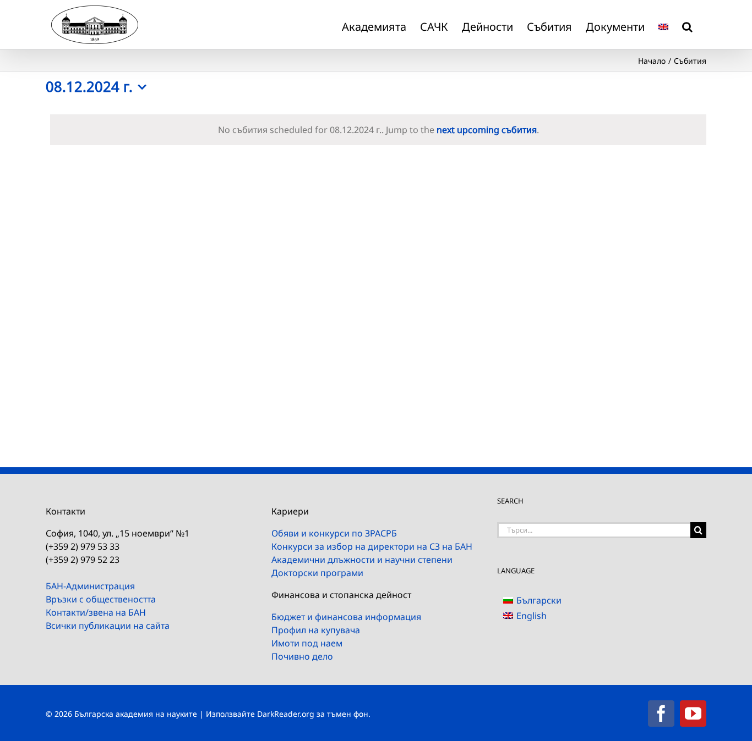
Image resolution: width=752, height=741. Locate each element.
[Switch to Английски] (663, 24)
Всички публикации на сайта (108, 626)
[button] (687, 24)
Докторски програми (317, 573)
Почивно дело (302, 656)
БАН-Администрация (90, 586)
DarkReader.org (285, 714)
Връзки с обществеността (101, 599)
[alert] (378, 129)
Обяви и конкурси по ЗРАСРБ (334, 533)
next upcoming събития (487, 130)
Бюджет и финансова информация (346, 617)
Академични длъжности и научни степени (362, 560)
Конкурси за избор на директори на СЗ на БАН (371, 546)
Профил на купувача (315, 630)
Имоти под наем (306, 643)
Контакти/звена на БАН (96, 612)
